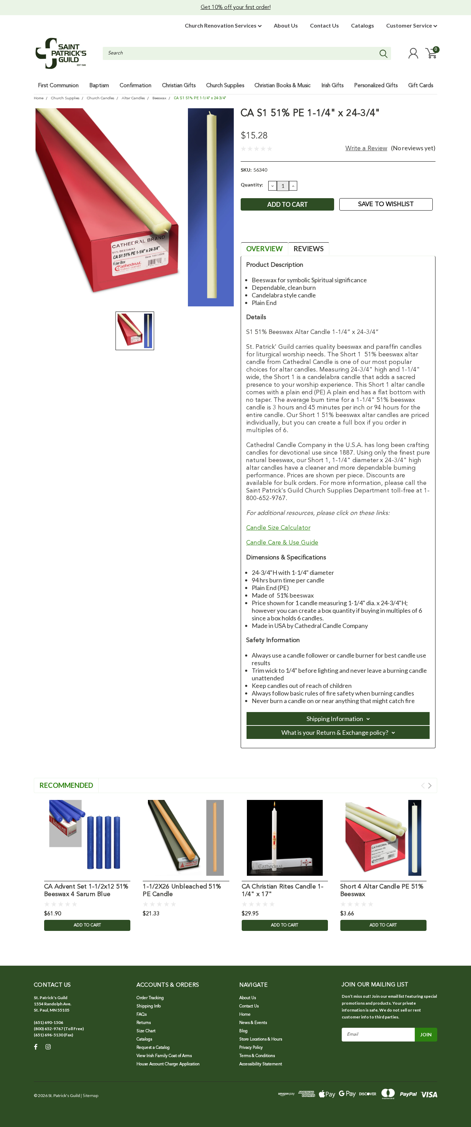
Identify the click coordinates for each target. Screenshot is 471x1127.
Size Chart (146, 1031)
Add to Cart (87, 925)
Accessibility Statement (260, 1064)
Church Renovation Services (221, 25)
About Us (286, 25)
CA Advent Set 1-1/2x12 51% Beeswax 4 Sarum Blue (86, 891)
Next (430, 785)
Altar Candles (133, 98)
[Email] (256, 230)
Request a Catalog (153, 1048)
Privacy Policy (251, 1048)
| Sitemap (89, 1096)
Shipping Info (149, 1006)
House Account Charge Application (168, 1064)
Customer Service (409, 25)
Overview (264, 248)
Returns (144, 1023)
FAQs (142, 1015)
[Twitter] (279, 230)
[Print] (268, 230)
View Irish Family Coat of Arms (164, 1056)
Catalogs (362, 25)
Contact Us (324, 25)
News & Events (253, 1023)
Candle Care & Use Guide (282, 543)
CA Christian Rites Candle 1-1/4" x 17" (283, 891)
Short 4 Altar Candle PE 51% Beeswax (382, 891)
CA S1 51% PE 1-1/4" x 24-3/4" (200, 98)
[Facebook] (245, 230)
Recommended (66, 785)
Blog (243, 1031)
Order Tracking (150, 998)
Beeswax (159, 98)
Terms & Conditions (257, 1056)
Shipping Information (335, 718)
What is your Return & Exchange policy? (334, 732)
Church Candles (100, 98)
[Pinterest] (291, 230)
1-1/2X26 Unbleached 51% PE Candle (182, 891)
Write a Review (366, 148)
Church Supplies (65, 98)
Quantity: (252, 184)
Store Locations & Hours (260, 1039)
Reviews (308, 248)
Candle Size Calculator (278, 528)
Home (38, 98)
